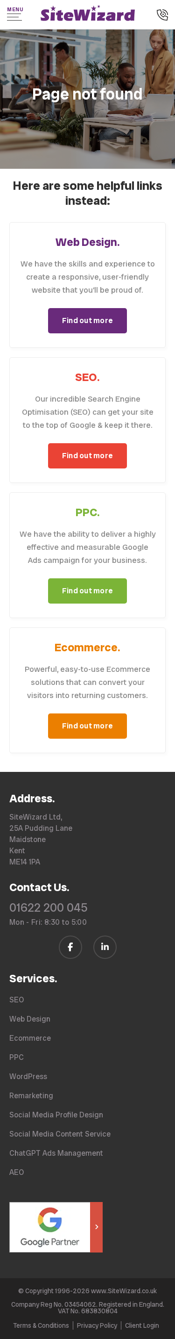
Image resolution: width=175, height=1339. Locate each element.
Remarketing (31, 1096)
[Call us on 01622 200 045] (162, 15)
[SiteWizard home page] (88, 14)
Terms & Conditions (41, 1325)
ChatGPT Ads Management (56, 1153)
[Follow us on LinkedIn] (105, 947)
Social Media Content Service (60, 1134)
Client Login (142, 1325)
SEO (16, 1000)
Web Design (29, 1019)
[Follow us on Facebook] (70, 947)
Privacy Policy (97, 1325)
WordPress (28, 1076)
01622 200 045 (48, 907)
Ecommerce (30, 1038)
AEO (16, 1172)
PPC (16, 1057)
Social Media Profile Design (56, 1115)
